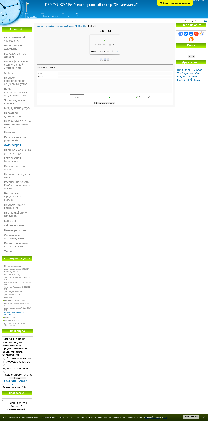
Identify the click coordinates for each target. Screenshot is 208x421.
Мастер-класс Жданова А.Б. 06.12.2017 (71, 26)
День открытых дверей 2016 (15, 269)
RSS (205, 21)
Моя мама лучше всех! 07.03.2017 (17, 282)
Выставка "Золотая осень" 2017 (16, 303)
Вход (79, 16)
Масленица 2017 (10, 275)
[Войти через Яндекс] (196, 34)
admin (116, 51)
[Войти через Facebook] (191, 34)
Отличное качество (18, 358)
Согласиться (191, 417)
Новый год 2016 (10, 272)
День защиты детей (11, 292)
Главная (40, 26)
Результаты (9, 380)
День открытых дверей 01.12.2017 (17, 308)
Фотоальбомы (50, 16)
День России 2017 (11, 295)
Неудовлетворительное (17, 374)
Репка (6, 297)
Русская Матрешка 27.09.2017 (16, 300)
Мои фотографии (11, 266)
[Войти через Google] (201, 33)
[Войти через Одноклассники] (191, 39)
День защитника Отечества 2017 (17, 277)
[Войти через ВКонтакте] (186, 34)
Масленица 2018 (10, 320)
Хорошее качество (18, 361)
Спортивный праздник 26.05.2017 (17, 287)
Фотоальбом (49, 26)
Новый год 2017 (10, 317)
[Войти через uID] (180, 34)
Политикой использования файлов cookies (144, 417)
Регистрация (68, 16)
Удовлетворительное (15, 368)
